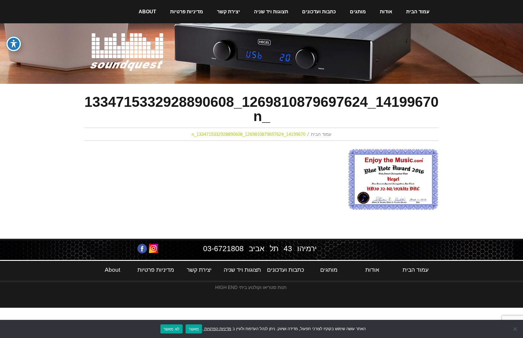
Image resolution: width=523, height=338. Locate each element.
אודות (386, 11)
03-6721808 (223, 248)
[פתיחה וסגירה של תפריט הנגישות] (13, 44)
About (147, 11)
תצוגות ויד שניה (271, 11)
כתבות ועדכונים (319, 11)
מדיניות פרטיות (186, 11)
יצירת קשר (228, 11)
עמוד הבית (417, 11)
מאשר (194, 329)
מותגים (358, 11)
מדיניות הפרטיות (217, 328)
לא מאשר (171, 329)
